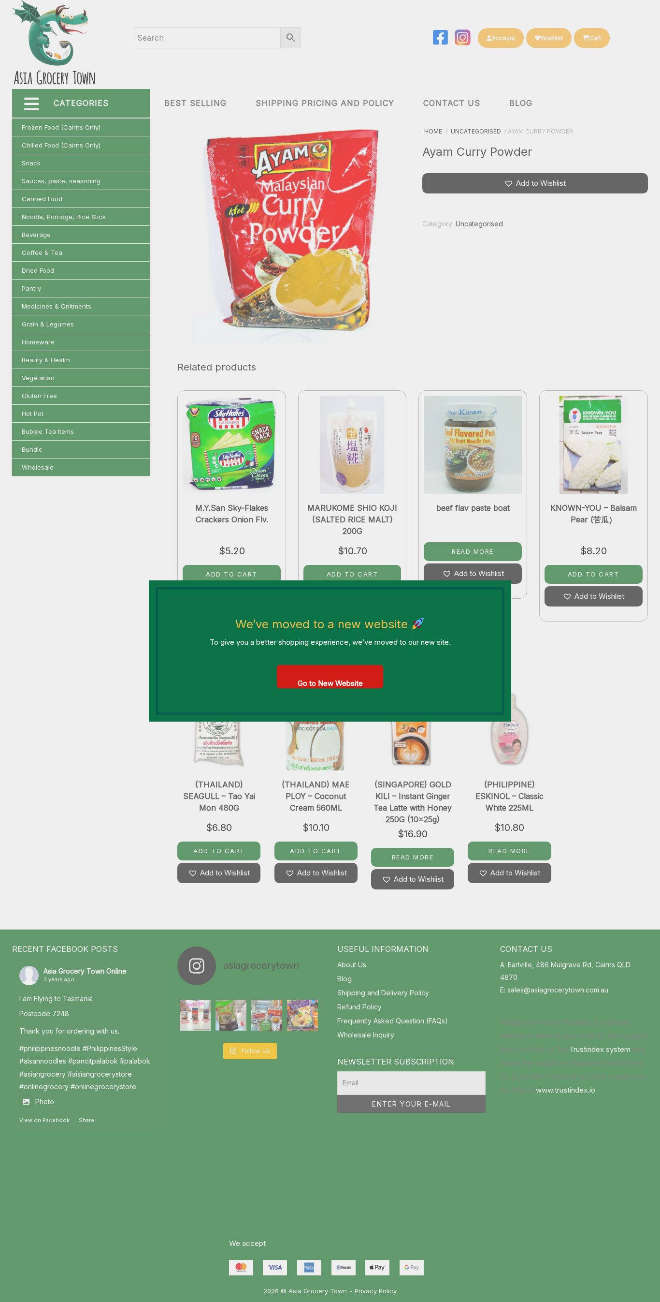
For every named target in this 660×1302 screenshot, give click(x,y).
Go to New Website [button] (330, 683)
